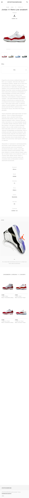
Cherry (14, 190)
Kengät (7, 7)
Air (14, 203)
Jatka (3, 495)
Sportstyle (14, 196)
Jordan (12, 7)
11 (15, 7)
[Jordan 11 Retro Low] (4, 56)
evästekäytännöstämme (6, 493)
